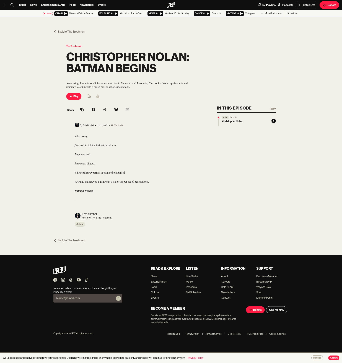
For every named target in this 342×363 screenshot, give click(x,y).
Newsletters (87, 4)
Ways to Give (263, 286)
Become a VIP (264, 281)
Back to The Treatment (71, 31)
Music (22, 4)
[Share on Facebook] (93, 110)
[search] (13, 5)
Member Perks (264, 297)
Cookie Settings (277, 333)
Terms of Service (212, 333)
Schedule (292, 13)
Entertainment (159, 281)
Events (102, 4)
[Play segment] (273, 121)
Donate (332, 5)
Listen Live (309, 5)
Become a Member (267, 276)
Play (75, 96)
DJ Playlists (269, 5)
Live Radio (192, 276)
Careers (225, 281)
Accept (334, 357)
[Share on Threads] (105, 110)
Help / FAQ (227, 286)
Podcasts (287, 5)
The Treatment (73, 46)
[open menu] (5, 5)
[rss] (89, 97)
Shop (259, 292)
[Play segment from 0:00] (219, 118)
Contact (225, 297)
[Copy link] (82, 110)
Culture (80, 224)
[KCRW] (59, 273)
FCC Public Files (253, 333)
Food (72, 4)
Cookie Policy (232, 333)
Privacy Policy (191, 333)
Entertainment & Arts (53, 4)
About (224, 276)
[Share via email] (127, 110)
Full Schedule (193, 292)
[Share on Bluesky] (116, 110)
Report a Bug (173, 333)
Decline (317, 357)
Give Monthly (276, 309)
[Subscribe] (118, 298)
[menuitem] (98, 96)
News (33, 4)
